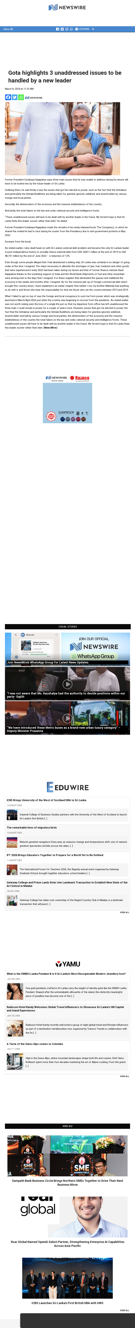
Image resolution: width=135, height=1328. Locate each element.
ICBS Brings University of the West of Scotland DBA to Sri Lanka (46, 800)
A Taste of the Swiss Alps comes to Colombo (35, 1044)
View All (124, 912)
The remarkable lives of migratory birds (32, 827)
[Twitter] (14, 97)
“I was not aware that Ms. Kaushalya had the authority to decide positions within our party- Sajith (66, 695)
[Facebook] (8, 97)
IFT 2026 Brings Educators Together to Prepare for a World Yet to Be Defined (55, 855)
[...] (45, 818)
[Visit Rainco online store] (67, 398)
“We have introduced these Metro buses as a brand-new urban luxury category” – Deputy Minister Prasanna (63, 729)
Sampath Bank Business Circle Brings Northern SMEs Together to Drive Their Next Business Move (67, 1182)
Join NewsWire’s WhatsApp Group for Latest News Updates (47, 662)
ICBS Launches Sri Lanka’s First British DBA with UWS (67, 1303)
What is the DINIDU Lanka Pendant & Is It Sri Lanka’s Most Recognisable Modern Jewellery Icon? (66, 973)
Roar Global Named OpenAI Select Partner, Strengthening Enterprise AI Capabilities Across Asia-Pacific (67, 1244)
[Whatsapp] (21, 97)
